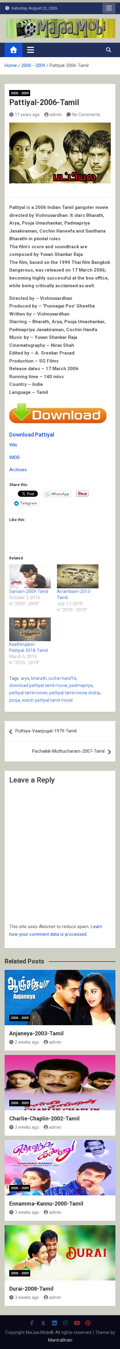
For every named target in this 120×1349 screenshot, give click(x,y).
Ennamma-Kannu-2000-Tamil (46, 1203)
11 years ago (27, 114)
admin (56, 114)
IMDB (14, 457)
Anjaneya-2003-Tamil (36, 1033)
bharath (38, 678)
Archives (18, 470)
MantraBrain (60, 1340)
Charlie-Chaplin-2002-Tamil (44, 1118)
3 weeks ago (27, 1127)
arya (25, 678)
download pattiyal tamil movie (38, 685)
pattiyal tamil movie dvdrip (74, 692)
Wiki (13, 445)
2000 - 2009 (20, 93)
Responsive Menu (108, 8)
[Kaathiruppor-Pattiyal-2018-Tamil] (30, 629)
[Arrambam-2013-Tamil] (77, 576)
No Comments (86, 114)
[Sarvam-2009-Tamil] (30, 576)
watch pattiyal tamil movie (47, 700)
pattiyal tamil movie (28, 692)
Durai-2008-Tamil (31, 1288)
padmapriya (81, 685)
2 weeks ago (27, 1042)
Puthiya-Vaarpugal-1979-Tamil (46, 731)
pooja (14, 700)
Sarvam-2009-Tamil (28, 591)
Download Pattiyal (31, 434)
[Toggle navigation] (30, 50)
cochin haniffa (62, 678)
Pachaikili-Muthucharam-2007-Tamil (68, 751)
